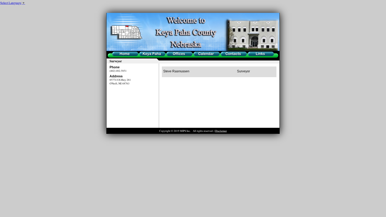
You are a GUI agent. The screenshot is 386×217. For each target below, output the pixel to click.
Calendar (198, 54)
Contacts (225, 54)
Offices (170, 54)
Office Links (254, 54)
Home (115, 54)
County (143, 54)
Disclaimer (221, 131)
